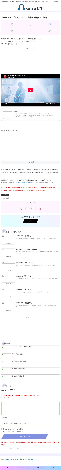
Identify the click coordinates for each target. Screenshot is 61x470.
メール (3, 423)
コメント (5, 398)
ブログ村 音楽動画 (39, 182)
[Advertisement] (30, 60)
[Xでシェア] (11, 24)
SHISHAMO (5, 198)
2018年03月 (5, 194)
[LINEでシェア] (11, 30)
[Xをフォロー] (30, 221)
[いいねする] (2, 130)
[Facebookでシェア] (30, 24)
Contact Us (29, 459)
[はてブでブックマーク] (49, 24)
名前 (2, 417)
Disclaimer (15, 459)
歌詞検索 (31, 162)
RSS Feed (6, 459)
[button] (49, 30)
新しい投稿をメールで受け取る (13, 431)
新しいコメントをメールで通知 (13, 429)
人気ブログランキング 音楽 (25, 182)
